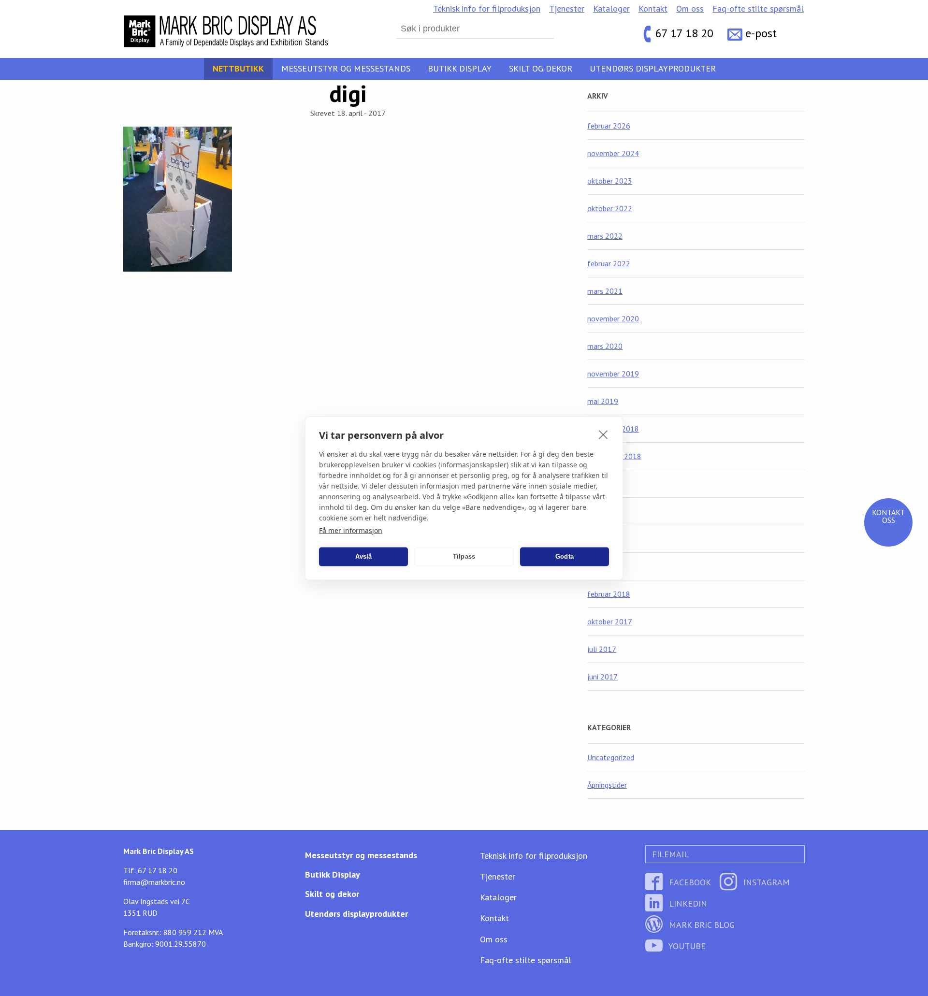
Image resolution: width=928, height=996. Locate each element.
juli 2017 (601, 649)
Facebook (689, 882)
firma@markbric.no (154, 882)
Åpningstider (607, 785)
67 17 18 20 (684, 33)
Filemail (669, 854)
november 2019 (613, 373)
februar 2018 (608, 594)
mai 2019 (602, 401)
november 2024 (613, 153)
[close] (603, 434)
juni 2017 (602, 676)
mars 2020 (605, 346)
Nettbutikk (238, 68)
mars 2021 (605, 291)
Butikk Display (460, 68)
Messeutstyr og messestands (345, 68)
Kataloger (611, 8)
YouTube (686, 946)
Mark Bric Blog (701, 924)
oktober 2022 (609, 208)
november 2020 (613, 318)
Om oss (690, 8)
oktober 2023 (609, 181)
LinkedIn (687, 903)
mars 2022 (605, 236)
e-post (761, 33)
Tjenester (566, 8)
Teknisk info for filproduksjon (486, 8)
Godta (564, 556)
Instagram (765, 882)
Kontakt (652, 8)
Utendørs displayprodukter (653, 68)
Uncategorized (610, 757)
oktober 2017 (609, 621)
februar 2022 (608, 263)
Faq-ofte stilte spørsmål (758, 8)
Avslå (363, 556)
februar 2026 (608, 125)
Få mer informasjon (350, 529)
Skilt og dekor (540, 68)
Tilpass (464, 556)
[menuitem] (487, 8)
